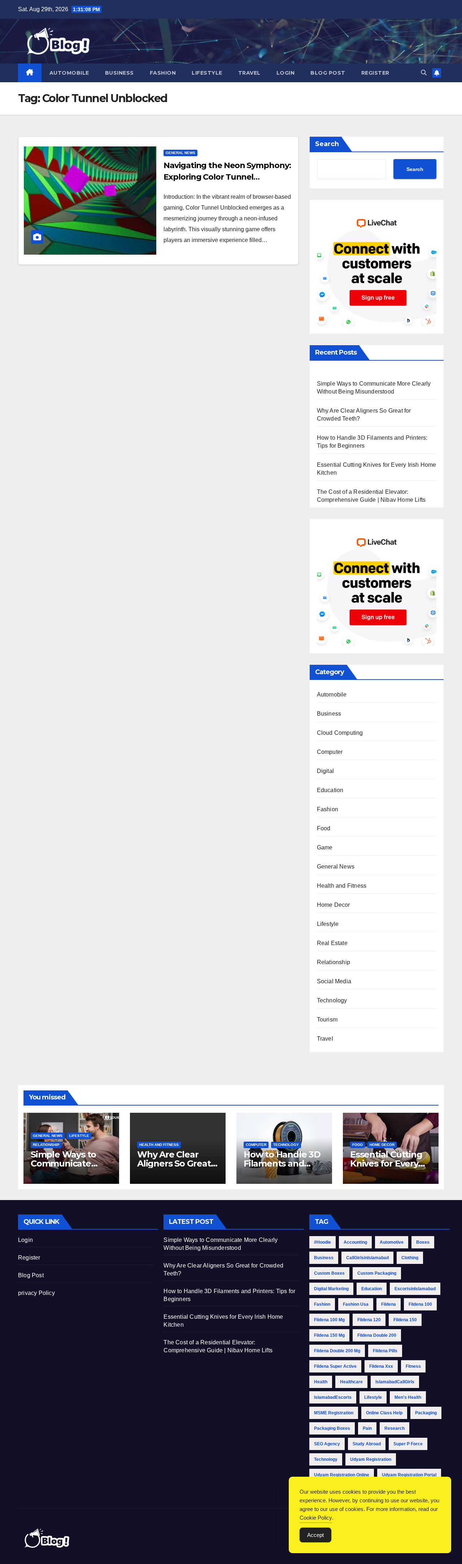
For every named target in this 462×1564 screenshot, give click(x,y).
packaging (426, 1412)
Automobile (69, 73)
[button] (424, 73)
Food (324, 828)
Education (330, 790)
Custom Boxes (329, 1273)
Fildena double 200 (376, 1335)
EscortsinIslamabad (415, 1288)
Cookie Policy (316, 1518)
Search (327, 144)
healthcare (351, 1381)
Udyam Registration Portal (409, 1474)
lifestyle (373, 1397)
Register (375, 73)
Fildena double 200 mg (337, 1350)
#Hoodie (322, 1242)
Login (285, 73)
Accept (315, 1535)
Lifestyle (207, 73)
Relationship (333, 962)
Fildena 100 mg (329, 1319)
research (394, 1428)
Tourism (327, 1019)
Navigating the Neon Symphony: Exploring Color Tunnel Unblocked (227, 177)
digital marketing (331, 1288)
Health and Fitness (342, 886)
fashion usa (356, 1304)
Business (119, 73)
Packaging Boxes (332, 1428)
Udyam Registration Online (341, 1474)
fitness (413, 1366)
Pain (367, 1428)
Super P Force (408, 1443)
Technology (332, 1000)
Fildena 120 (369, 1319)
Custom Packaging (376, 1273)
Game (325, 847)
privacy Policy (36, 1293)
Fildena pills (385, 1350)
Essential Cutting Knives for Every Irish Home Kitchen (390, 1163)
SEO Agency (327, 1443)
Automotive (392, 1242)
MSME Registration (333, 1412)
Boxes (423, 1242)
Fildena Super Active (335, 1366)
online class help (384, 1412)
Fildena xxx (381, 1366)
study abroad (367, 1443)
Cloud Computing (340, 733)
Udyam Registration (370, 1459)
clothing (409, 1257)
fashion (322, 1304)
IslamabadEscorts (333, 1397)
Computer (330, 752)
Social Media (334, 981)
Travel (249, 73)
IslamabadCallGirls (394, 1381)
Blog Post (327, 73)
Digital (325, 771)
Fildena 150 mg (329, 1335)
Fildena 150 (405, 1319)
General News (180, 153)
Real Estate (332, 943)
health (320, 1381)
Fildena (388, 1304)
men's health (408, 1397)
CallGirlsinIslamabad (367, 1257)
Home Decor (333, 905)
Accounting (355, 1242)
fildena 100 (420, 1304)
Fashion (163, 73)
